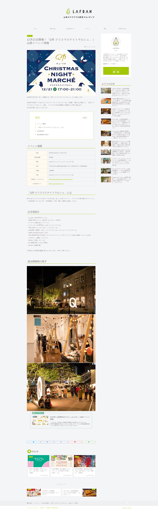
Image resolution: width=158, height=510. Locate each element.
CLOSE (84, 117)
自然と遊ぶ (53, 28)
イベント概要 (41, 124)
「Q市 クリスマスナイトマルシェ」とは (50, 127)
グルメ (35, 28)
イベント (87, 28)
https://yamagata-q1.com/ (56, 183)
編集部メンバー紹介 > (110, 63)
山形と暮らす (70, 28)
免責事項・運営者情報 (52, 507)
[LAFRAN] (79, 18)
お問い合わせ (122, 28)
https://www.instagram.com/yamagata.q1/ (61, 179)
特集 (105, 28)
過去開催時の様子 (43, 134)
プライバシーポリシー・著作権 (36, 507)
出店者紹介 (40, 131)
